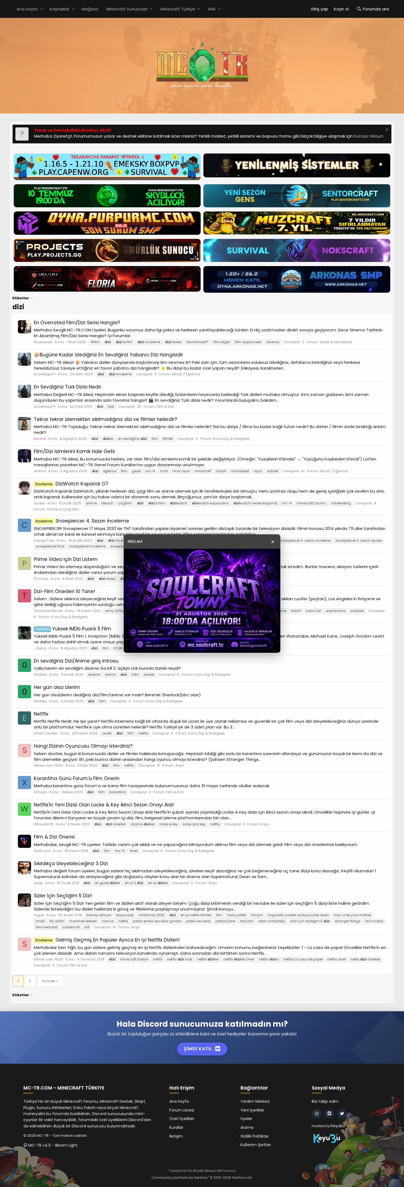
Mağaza (90, 9)
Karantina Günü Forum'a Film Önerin (77, 778)
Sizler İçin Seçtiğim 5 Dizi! (63, 895)
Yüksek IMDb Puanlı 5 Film (73, 628)
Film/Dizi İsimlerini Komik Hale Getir (74, 451)
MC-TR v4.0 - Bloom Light (52, 1145)
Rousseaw (43, 342)
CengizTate (44, 540)
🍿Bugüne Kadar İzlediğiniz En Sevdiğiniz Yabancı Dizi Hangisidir (108, 354)
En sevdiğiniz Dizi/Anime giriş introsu (76, 661)
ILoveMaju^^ (45, 374)
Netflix (41, 714)
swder (39, 503)
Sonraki (48, 981)
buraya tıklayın (368, 136)
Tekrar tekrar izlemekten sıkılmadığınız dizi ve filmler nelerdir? (105, 419)
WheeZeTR (43, 824)
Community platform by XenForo (202, 1177)
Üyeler (246, 1118)
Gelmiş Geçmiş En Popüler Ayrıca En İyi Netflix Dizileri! (107, 940)
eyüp (38, 883)
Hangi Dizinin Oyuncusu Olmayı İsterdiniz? (83, 746)
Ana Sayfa (26, 9)
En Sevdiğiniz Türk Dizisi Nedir (67, 387)
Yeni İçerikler (252, 1110)
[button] (42, 9)
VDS (352, 1126)
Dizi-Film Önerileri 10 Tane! (64, 591)
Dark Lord (42, 850)
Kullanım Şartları (255, 1144)
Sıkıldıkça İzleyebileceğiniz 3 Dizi (71, 863)
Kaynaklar (59, 9)
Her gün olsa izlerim (57, 687)
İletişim (176, 1136)
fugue (39, 915)
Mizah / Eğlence (186, 374)
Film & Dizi (165, 406)
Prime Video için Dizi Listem (66, 559)
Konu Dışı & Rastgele (231, 438)
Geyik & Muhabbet (336, 342)
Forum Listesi (181, 1110)
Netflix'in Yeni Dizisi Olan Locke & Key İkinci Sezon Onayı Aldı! (104, 804)
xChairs (40, 792)
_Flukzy (40, 648)
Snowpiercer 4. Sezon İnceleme (82, 521)
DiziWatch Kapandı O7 (71, 484)
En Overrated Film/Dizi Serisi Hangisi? (77, 322)
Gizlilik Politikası (254, 1136)
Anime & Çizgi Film (63, 509)
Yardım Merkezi (255, 1101)
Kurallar (176, 1127)
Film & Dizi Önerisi (54, 837)
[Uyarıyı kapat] (386, 130)
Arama (246, 1127)
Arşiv (179, 765)
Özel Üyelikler (181, 1118)
